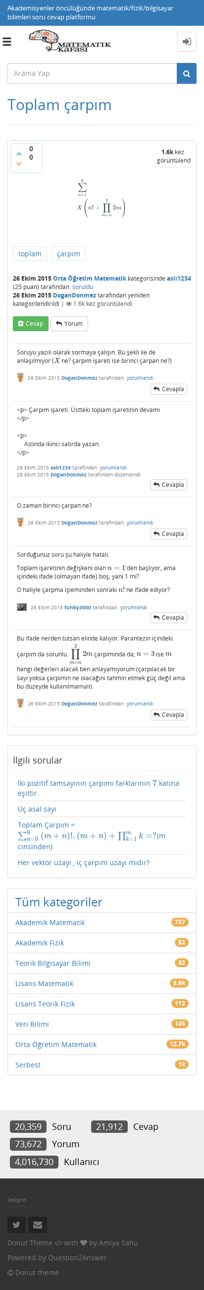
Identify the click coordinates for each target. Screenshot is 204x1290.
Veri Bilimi (32, 1024)
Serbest (28, 1064)
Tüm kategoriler (58, 901)
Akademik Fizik (39, 942)
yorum (73, 323)
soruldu (82, 287)
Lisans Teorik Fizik (45, 1003)
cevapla (173, 389)
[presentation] (57, 360)
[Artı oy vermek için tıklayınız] (18, 154)
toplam (30, 253)
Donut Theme (29, 1242)
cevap (34, 323)
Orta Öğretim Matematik (89, 278)
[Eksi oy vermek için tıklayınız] (18, 164)
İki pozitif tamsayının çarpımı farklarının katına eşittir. (98, 788)
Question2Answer (77, 1257)
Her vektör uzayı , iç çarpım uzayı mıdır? (84, 862)
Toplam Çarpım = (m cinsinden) (91, 835)
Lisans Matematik (44, 983)
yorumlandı (140, 377)
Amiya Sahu (118, 1242)
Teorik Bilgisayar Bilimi (53, 963)
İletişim (16, 1199)
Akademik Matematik (50, 922)
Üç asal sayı (37, 809)
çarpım (68, 253)
